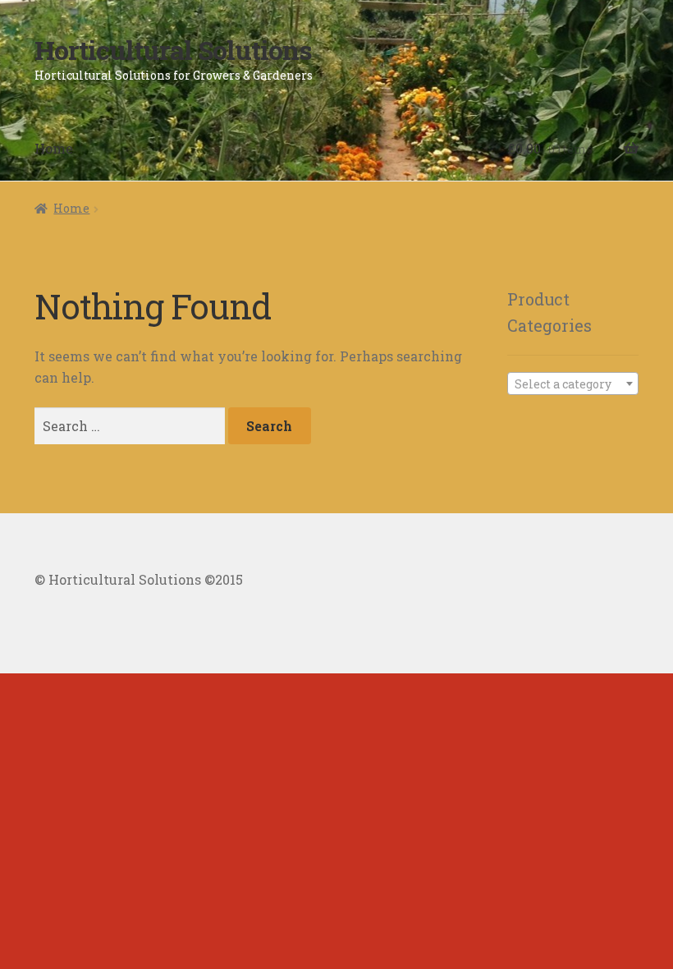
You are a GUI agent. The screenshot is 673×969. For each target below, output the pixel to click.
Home (53, 148)
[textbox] (573, 384)
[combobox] (573, 383)
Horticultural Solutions (173, 49)
